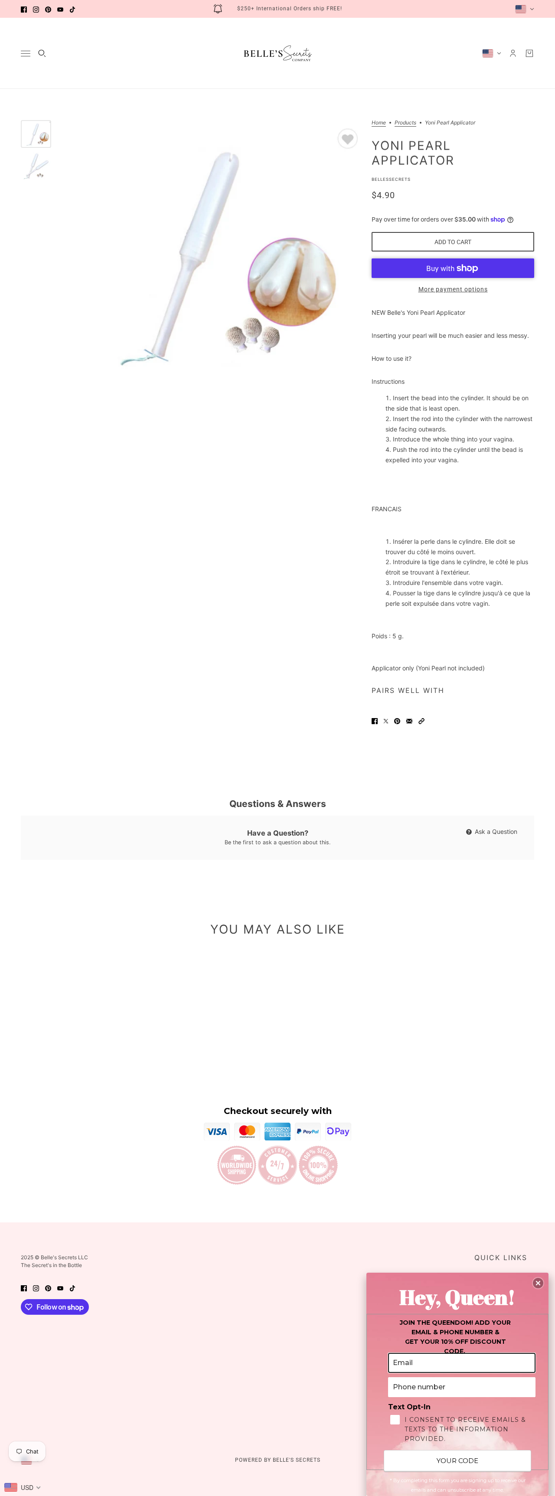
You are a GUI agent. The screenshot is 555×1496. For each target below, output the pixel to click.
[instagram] (35, 9)
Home (379, 123)
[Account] (513, 53)
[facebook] (23, 9)
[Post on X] (386, 720)
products (405, 123)
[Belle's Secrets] (278, 53)
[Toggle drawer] (25, 53)
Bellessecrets (391, 179)
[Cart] (529, 53)
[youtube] (60, 9)
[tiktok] (72, 9)
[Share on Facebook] (374, 720)
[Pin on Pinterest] (397, 720)
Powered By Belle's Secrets (277, 1460)
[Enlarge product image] (211, 252)
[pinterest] (48, 9)
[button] (421, 720)
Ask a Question (495, 831)
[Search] (42, 53)
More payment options (453, 289)
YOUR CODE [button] (457, 1461)
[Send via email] (409, 720)
